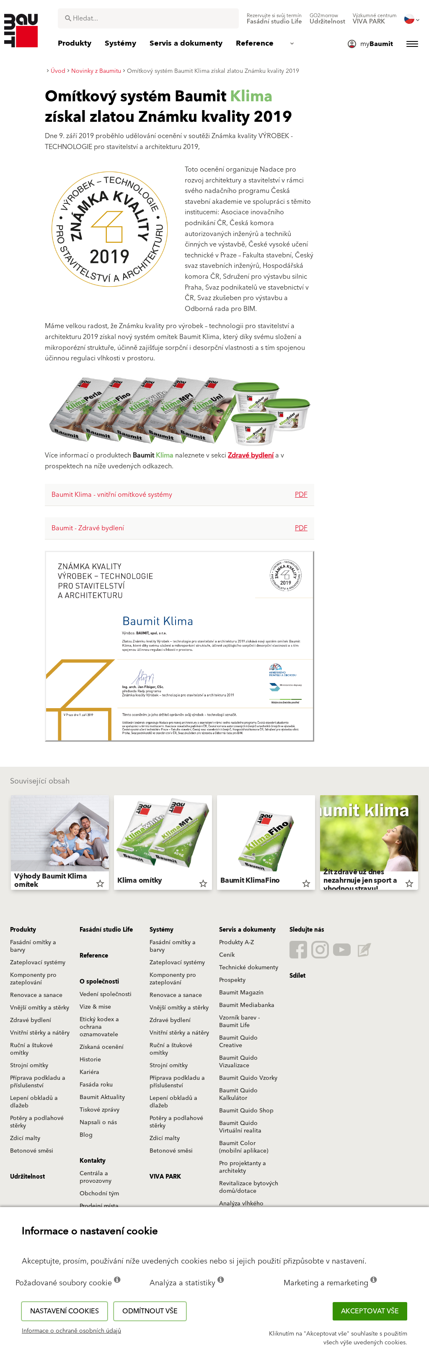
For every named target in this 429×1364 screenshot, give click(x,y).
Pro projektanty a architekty (242, 1167)
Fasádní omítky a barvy (33, 946)
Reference (94, 956)
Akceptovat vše (370, 1311)
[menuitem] (274, 18)
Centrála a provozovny (95, 1177)
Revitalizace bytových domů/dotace (248, 1187)
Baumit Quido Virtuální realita (240, 1127)
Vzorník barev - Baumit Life (239, 1021)
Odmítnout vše (150, 1311)
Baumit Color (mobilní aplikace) (243, 1147)
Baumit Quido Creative (238, 1042)
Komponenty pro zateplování (33, 979)
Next (421, 844)
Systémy (161, 930)
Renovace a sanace (36, 995)
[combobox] (148, 18)
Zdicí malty (25, 1138)
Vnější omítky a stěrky (39, 1008)
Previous (7, 844)
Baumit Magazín (241, 993)
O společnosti (99, 982)
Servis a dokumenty (247, 930)
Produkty (23, 930)
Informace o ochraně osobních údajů (71, 1331)
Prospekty (232, 980)
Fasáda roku (96, 1085)
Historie (90, 1060)
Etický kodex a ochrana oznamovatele (99, 1027)
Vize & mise (95, 1007)
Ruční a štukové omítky (31, 1049)
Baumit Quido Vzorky (248, 1078)
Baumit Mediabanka (246, 1005)
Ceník (227, 955)
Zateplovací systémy (37, 963)
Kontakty (93, 1161)
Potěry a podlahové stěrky (37, 1122)
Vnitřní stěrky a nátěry (40, 1033)
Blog (86, 1135)
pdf (301, 495)
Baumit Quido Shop (246, 1111)
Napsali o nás (98, 1122)
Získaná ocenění (102, 1047)
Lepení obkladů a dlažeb (34, 1102)
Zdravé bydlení (251, 455)
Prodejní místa (99, 1206)
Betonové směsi (31, 1151)
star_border (100, 884)
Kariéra (89, 1072)
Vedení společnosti (106, 994)
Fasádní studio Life (106, 930)
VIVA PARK (165, 1177)
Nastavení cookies (64, 1311)
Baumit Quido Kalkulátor (238, 1094)
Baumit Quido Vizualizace (238, 1062)
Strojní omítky (29, 1066)
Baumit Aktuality (102, 1097)
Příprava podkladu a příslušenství (37, 1082)
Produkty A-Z (236, 943)
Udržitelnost (27, 1177)
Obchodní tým (99, 1194)
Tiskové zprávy (99, 1110)
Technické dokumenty (248, 968)
